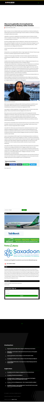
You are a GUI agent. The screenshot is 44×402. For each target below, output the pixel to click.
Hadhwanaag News (16, 272)
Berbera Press (25, 269)
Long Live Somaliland (11, 273)
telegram (33, 164)
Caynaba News (11, 270)
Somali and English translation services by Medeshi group (20, 260)
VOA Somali (6, 284)
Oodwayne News (25, 273)
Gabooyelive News (31, 270)
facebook (13, 164)
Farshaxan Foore (17, 270)
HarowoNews (23, 272)
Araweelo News (7, 269)
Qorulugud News (32, 273)
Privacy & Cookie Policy (8, 396)
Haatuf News (9, 272)
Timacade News (7, 276)
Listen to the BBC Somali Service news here (13, 283)
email (20, 164)
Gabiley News (24, 270)
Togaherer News (14, 276)
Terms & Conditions (16, 396)
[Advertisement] (22, 15)
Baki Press (13, 269)
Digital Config (14, 399)
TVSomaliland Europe (29, 276)
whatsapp (26, 164)
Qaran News (8, 27)
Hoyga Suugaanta (30, 272)
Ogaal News (18, 273)
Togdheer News (22, 276)
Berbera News (19, 269)
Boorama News (31, 269)
